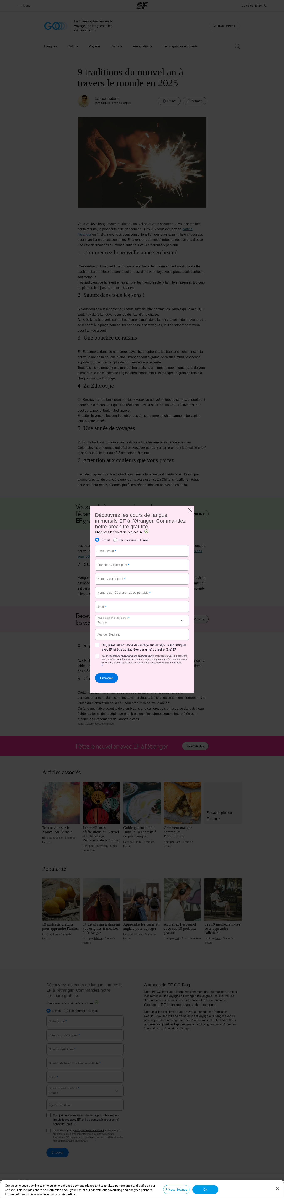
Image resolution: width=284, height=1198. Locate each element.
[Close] (277, 1188)
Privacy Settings (176, 1189)
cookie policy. (66, 1194)
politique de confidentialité (138, 655)
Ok (205, 1189)
